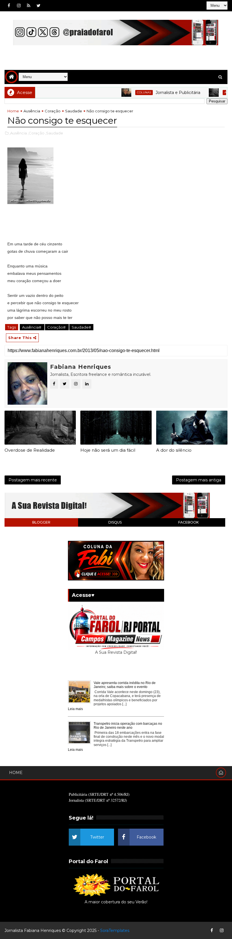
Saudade (73, 111)
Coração (53, 111)
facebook (188, 522)
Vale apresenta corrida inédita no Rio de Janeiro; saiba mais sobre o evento (125, 685)
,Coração (36, 133)
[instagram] (18, 5)
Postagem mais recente (32, 480)
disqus (115, 522)
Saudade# (81, 327)
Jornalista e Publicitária (166, 92)
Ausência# (32, 327)
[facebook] (9, 5)
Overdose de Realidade (30, 450)
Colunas (132, 92)
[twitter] (38, 5)
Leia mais (75, 709)
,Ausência (18, 133)
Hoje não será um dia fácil (107, 450)
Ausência (220, 92)
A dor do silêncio (174, 450)
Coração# (56, 327)
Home (13, 111)
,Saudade (54, 133)
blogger (41, 522)
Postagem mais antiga (198, 480)
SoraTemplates (114, 930)
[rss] (28, 5)
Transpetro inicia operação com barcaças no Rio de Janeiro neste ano (128, 726)
